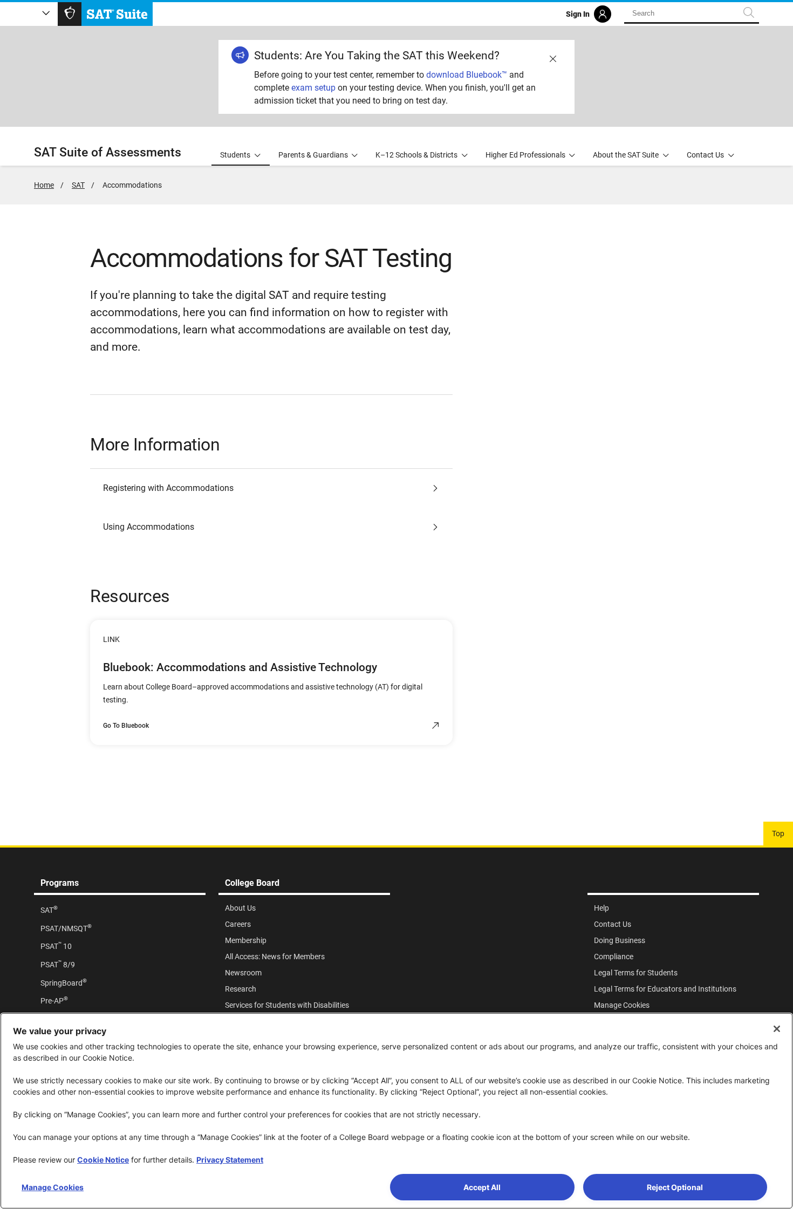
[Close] (777, 1029)
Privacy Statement (229, 1159)
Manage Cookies (53, 1187)
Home (44, 185)
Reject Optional (675, 1187)
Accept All (482, 1187)
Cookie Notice (103, 1159)
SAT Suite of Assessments (107, 152)
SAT (78, 185)
